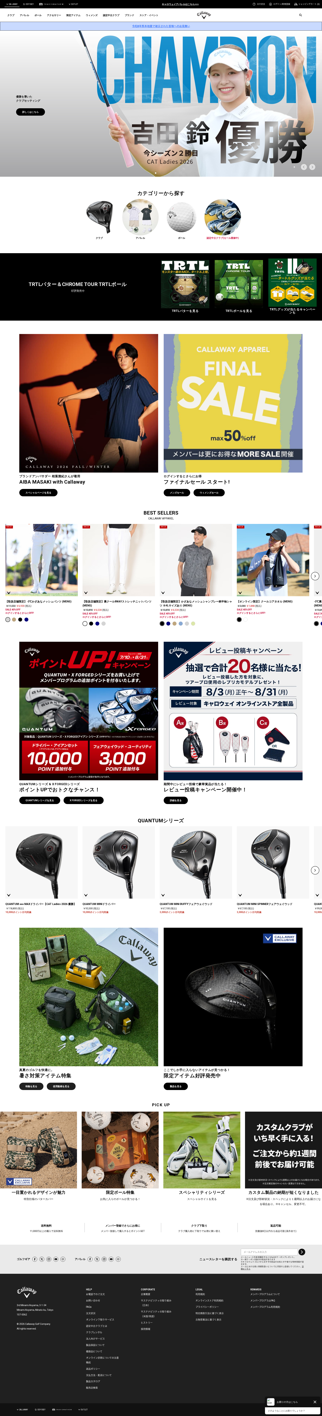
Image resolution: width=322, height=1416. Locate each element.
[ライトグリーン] (193, 623)
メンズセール (177, 492)
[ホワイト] (85, 623)
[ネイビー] (26, 619)
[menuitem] (259, 4)
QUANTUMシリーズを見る (39, 800)
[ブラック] (20, 619)
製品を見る (28, 114)
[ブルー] (180, 623)
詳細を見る (176, 800)
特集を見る (31, 1086)
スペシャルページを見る (38, 492)
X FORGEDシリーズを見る (83, 800)
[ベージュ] (14, 619)
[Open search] (300, 15)
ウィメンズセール (209, 492)
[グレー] (7, 619)
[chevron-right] (315, 576)
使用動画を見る (56, 114)
